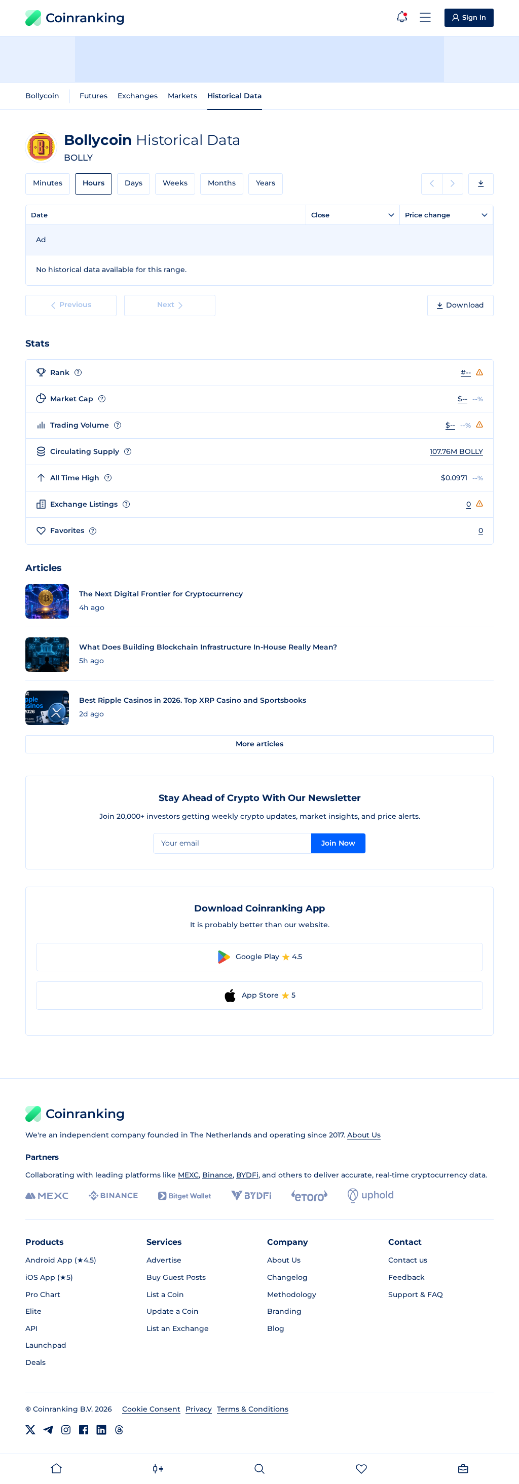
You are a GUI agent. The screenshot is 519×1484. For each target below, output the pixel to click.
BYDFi (247, 1174)
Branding (284, 1311)
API (31, 1328)
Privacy (199, 1409)
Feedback (406, 1277)
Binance (217, 1174)
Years (265, 182)
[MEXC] (46, 1196)
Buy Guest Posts (176, 1277)
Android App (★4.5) (60, 1260)
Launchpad (45, 1345)
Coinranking (85, 17)
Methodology (291, 1294)
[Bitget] (184, 1196)
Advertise (163, 1260)
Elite (33, 1311)
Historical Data (234, 95)
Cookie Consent (151, 1409)
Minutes (47, 182)
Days (133, 182)
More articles (259, 743)
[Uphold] (370, 1196)
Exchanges (138, 95)
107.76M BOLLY (456, 451)
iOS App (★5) (49, 1277)
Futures (93, 95)
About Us (364, 1134)
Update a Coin (172, 1311)
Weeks (175, 182)
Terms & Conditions (252, 1409)
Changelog (287, 1277)
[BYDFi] (251, 1196)
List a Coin (165, 1294)
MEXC (188, 1174)
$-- (462, 398)
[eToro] (309, 1195)
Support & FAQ (415, 1294)
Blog (275, 1328)
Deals (35, 1362)
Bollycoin (42, 95)
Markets (182, 95)
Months (222, 182)
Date (39, 215)
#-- (466, 372)
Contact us (407, 1260)
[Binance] (113, 1196)
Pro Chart (42, 1294)
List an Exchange (177, 1328)
